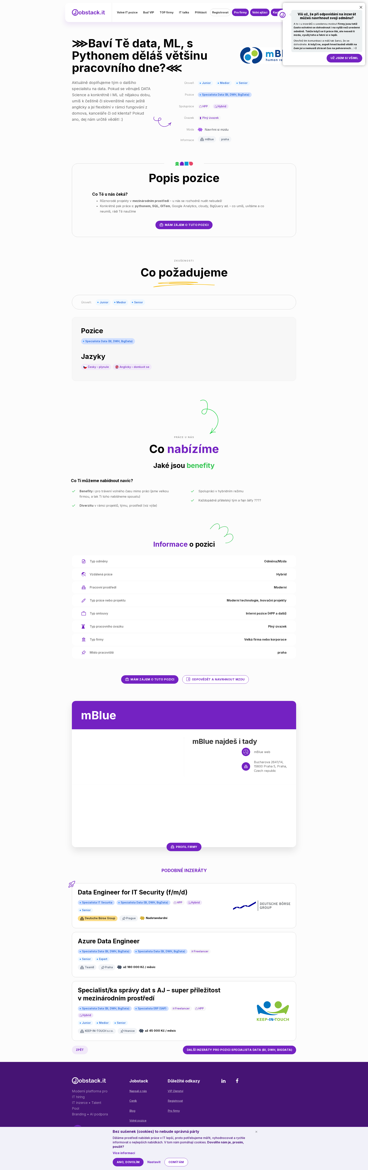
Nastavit (154, 1162)
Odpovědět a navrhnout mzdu (218, 679)
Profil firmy (186, 847)
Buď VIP (148, 12)
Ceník (133, 1101)
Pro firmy (240, 12)
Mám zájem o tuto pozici (187, 225)
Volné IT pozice (127, 12)
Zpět (80, 1050)
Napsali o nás (138, 1091)
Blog (132, 1111)
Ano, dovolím (128, 1162)
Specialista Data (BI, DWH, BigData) (225, 94)
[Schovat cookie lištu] (256, 1132)
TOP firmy (166, 12)
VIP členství (175, 1091)
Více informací (124, 1153)
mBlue (209, 139)
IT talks (184, 12)
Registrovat (220, 12)
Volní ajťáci (259, 12)
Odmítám (176, 1162)
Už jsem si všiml (344, 58)
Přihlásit (201, 12)
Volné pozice (137, 1120)
